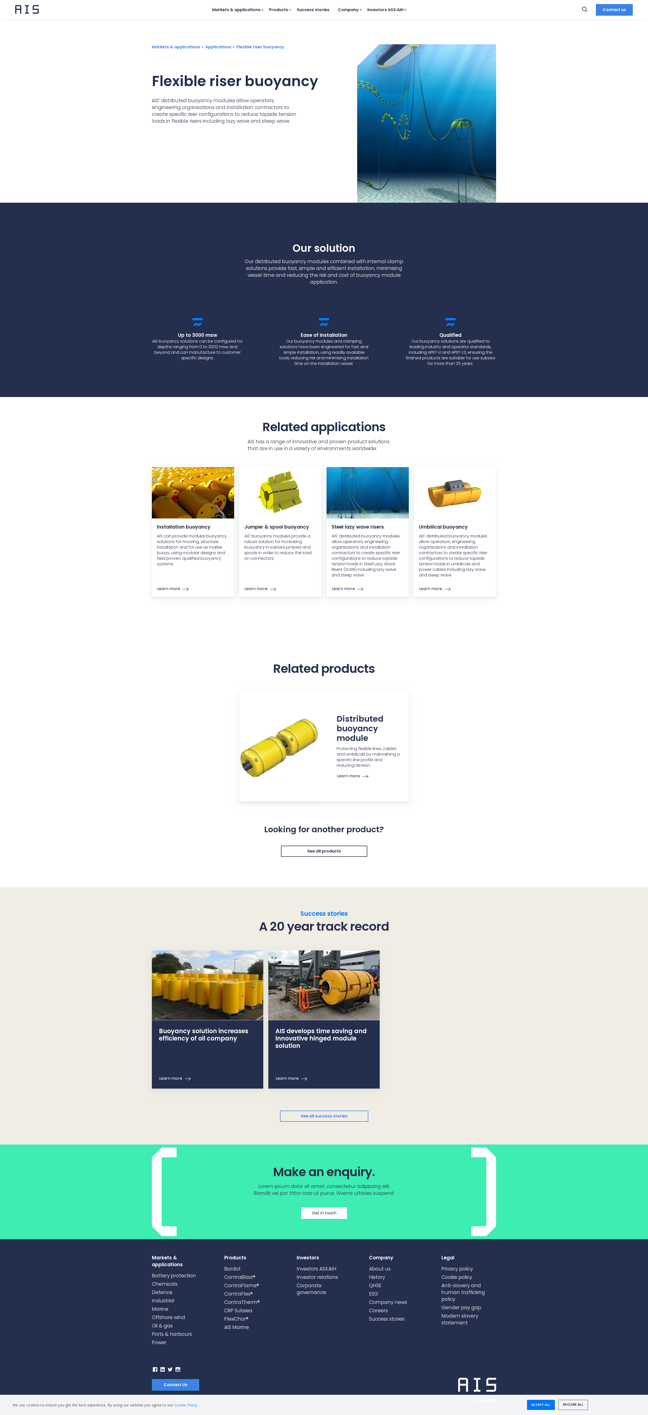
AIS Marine (236, 1327)
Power (159, 1342)
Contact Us (175, 1385)
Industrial (163, 1300)
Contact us (614, 10)
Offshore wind (168, 1317)
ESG (373, 1294)
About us (380, 1268)
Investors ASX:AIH (385, 10)
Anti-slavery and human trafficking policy (463, 1292)
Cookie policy (456, 1277)
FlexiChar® (236, 1319)
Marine (160, 1309)
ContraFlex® (238, 1294)
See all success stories (324, 1116)
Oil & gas (162, 1325)
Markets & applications (236, 10)
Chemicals (164, 1284)
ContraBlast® (239, 1277)
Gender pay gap (461, 1307)
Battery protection (174, 1275)
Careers (378, 1310)
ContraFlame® (241, 1285)
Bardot (232, 1268)
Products (278, 10)
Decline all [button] (573, 1404)
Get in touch (324, 1213)
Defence (162, 1292)
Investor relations (317, 1277)
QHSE (375, 1285)
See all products (324, 851)
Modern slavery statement (459, 1319)
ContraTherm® (242, 1302)
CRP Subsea (238, 1310)
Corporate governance (311, 1289)
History (377, 1277)
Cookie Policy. (186, 1405)
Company (348, 10)
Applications (218, 47)
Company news (388, 1302)
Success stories (313, 10)
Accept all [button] (541, 1405)
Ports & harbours (172, 1334)
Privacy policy (457, 1268)
